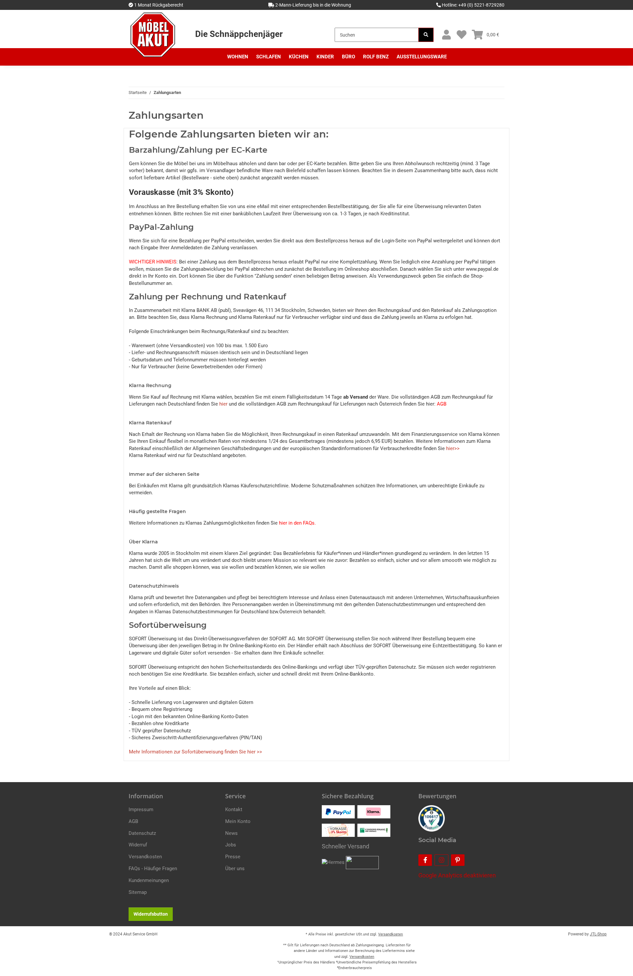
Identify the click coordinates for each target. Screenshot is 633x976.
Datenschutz (142, 833)
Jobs (230, 845)
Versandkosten (145, 857)
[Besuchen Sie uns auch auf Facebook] (425, 860)
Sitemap (138, 892)
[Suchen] (426, 35)
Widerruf (138, 845)
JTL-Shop (598, 934)
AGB (133, 821)
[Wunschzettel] (461, 34)
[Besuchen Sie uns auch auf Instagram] (441, 860)
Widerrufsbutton (151, 914)
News (231, 833)
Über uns (235, 868)
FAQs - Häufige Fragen (153, 868)
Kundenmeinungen (149, 880)
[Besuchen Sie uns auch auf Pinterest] (458, 860)
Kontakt (233, 809)
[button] (446, 34)
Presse (232, 857)
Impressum (141, 809)
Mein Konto (238, 821)
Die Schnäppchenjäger (239, 34)
